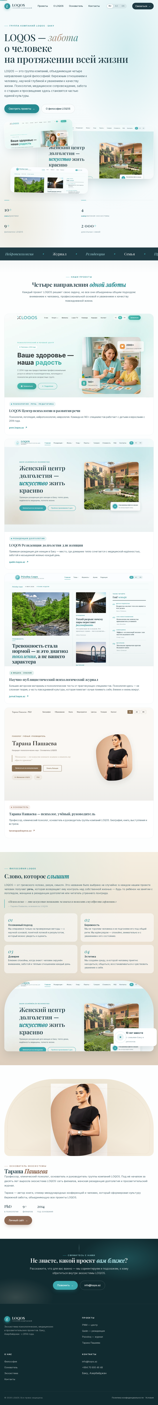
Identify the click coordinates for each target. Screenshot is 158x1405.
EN (123, 6)
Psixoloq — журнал (92, 1336)
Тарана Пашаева (91, 1342)
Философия (10, 1361)
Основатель (76, 6)
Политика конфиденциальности (128, 1397)
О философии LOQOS (58, 108)
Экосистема (11, 1373)
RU (110, 6)
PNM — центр (90, 1325)
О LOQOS (58, 6)
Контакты (94, 6)
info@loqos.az (92, 1285)
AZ (116, 6)
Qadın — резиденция (93, 1331)
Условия (149, 1397)
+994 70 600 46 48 (92, 1367)
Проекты (43, 6)
